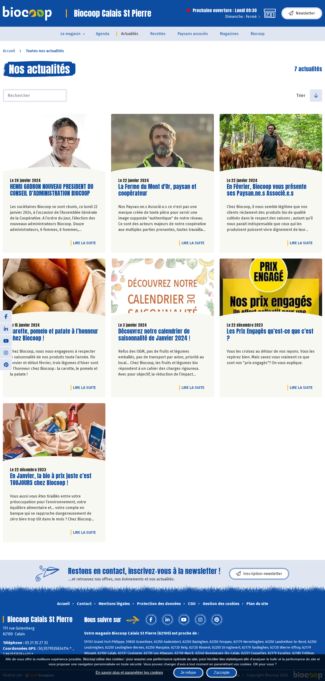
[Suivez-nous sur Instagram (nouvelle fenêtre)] (6, 352)
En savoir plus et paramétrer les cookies (129, 673)
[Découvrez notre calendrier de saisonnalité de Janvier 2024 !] (162, 289)
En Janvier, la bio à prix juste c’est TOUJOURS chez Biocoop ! (50, 479)
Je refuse (188, 673)
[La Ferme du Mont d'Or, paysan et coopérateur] (162, 144)
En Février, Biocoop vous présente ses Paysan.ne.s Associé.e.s (266, 190)
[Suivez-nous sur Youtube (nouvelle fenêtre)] (6, 340)
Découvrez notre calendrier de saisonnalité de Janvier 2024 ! (154, 335)
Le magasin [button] (70, 33)
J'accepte (222, 673)
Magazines (229, 33)
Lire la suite (85, 242)
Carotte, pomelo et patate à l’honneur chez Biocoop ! (54, 335)
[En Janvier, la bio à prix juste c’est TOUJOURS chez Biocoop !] (54, 433)
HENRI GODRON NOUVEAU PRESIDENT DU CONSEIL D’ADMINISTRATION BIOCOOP (51, 190)
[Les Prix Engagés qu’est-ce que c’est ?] (271, 289)
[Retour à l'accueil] (27, 13)
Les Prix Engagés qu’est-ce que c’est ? (270, 335)
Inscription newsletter (262, 573)
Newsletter (305, 13)
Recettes (158, 33)
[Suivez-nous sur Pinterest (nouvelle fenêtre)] (6, 364)
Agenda (102, 33)
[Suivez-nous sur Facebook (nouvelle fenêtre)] (6, 317)
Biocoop (258, 33)
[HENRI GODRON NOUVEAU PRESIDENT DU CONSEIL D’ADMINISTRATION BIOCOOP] (54, 144)
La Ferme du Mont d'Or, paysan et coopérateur (157, 190)
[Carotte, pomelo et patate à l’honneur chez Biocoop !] (54, 289)
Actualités (129, 33)
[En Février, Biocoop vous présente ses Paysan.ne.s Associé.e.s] (271, 144)
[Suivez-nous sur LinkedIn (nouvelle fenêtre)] (6, 329)
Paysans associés (192, 33)
